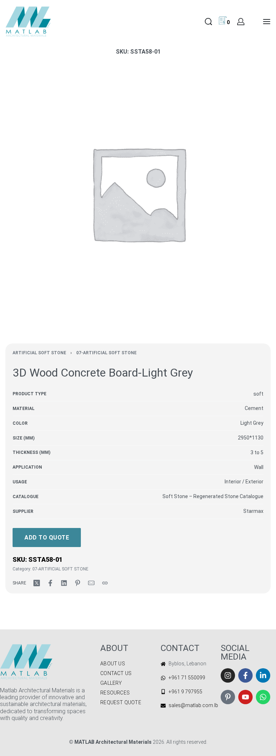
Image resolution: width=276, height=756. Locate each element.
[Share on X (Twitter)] (36, 583)
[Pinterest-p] (228, 697)
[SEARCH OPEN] (208, 22)
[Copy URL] (105, 583)
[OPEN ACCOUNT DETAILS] (241, 22)
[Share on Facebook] (50, 583)
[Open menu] (267, 21)
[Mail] (91, 583)
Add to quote (46, 537)
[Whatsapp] (263, 697)
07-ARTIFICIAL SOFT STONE (106, 352)
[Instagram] (228, 675)
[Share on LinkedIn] (64, 583)
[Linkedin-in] (263, 675)
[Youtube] (245, 697)
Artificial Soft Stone (39, 352)
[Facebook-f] (245, 675)
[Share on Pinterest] (77, 583)
